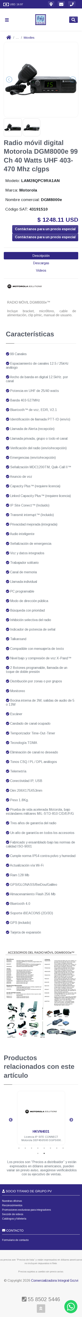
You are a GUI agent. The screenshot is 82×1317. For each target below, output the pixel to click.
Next (71, 1120)
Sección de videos (12, 1214)
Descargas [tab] (41, 263)
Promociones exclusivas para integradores (26, 1209)
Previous (11, 1120)
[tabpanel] (41, 1120)
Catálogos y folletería (14, 1218)
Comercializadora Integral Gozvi (54, 1280)
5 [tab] (44, 1148)
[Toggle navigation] (8, 20)
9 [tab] (38, 1153)
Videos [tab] (41, 270)
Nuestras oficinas (12, 1200)
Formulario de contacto (15, 1240)
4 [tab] (38, 1148)
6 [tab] (50, 1148)
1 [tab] (19, 1148)
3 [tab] (31, 1148)
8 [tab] (63, 1148)
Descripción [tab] (41, 255)
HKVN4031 (41, 1131)
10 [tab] (44, 1153)
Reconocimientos (12, 1205)
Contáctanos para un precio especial (45, 229)
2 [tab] (25, 1148)
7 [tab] (57, 1148)
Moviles (29, 37)
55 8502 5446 (43, 1299)
